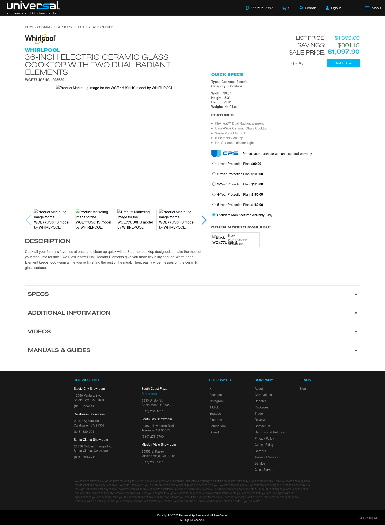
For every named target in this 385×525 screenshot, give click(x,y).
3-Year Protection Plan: (240, 184)
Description (48, 242)
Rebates (260, 401)
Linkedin (215, 432)
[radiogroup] (285, 190)
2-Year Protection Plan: (240, 173)
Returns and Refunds (270, 432)
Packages (261, 407)
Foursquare (217, 426)
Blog (303, 388)
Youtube (215, 413)
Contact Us (262, 426)
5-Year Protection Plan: (240, 204)
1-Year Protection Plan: (239, 163)
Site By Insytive (368, 517)
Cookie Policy (264, 444)
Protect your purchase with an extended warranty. (278, 153)
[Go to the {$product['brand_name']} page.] (40, 38)
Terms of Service (267, 457)
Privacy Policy (264, 438)
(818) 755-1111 (85, 406)
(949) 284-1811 (153, 411)
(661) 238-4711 (85, 457)
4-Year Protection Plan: (240, 194)
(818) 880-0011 (85, 431)
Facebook (216, 394)
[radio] (236, 165)
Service (260, 463)
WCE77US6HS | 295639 (44, 80)
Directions (149, 393)
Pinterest (215, 419)
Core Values (263, 394)
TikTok (214, 407)
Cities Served (264, 469)
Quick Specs (227, 74)
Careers (260, 451)
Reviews (260, 419)
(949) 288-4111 (153, 462)
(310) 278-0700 (153, 436)
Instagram (216, 401)
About (259, 388)
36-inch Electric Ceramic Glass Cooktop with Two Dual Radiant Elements (97, 64)
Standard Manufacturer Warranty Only (244, 214)
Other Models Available (241, 227)
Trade (259, 413)
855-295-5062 (262, 489)
